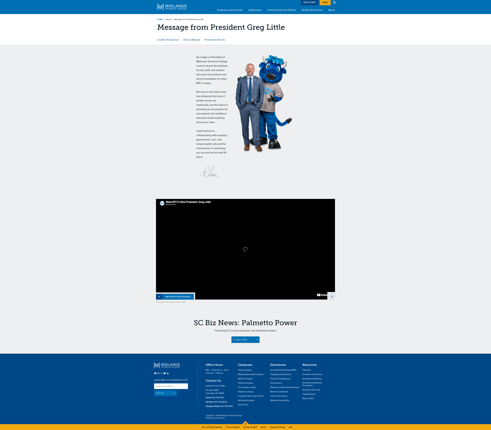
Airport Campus (245, 370)
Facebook (155, 373)
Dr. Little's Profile (240, 340)
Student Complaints (279, 391)
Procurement (276, 383)
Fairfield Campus (245, 383)
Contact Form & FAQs (215, 386)
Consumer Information (312, 374)
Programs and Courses (230, 10)
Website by (215, 418)
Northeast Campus (246, 400)
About (331, 10)
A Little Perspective (168, 39)
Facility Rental (309, 394)
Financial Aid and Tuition (281, 10)
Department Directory (312, 378)
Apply (325, 2)
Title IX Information (278, 396)
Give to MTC (309, 2)
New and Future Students (212, 427)
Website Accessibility (279, 400)
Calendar (307, 370)
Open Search (334, 2)
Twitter (161, 373)
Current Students (233, 427)
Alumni (263, 427)
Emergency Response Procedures (312, 384)
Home (160, 19)
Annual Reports (191, 39)
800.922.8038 (220, 402)
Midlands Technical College (171, 7)
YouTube (165, 373)
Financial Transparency (280, 378)
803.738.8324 (218, 397)
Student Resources (312, 10)
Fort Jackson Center (247, 387)
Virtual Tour (243, 404)
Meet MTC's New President (178, 296)
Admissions (255, 10)
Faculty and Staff (250, 427)
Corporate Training (277, 427)
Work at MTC (308, 398)
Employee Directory (311, 390)
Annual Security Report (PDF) (283, 370)
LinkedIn (168, 373)
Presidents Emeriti (215, 39)
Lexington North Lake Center (251, 396)
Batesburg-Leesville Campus (250, 374)
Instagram (158, 373)
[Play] (331, 296)
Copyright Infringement (280, 374)
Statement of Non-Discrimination (284, 387)
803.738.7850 (227, 406)
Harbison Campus (246, 391)
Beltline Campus (245, 378)
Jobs (290, 427)
